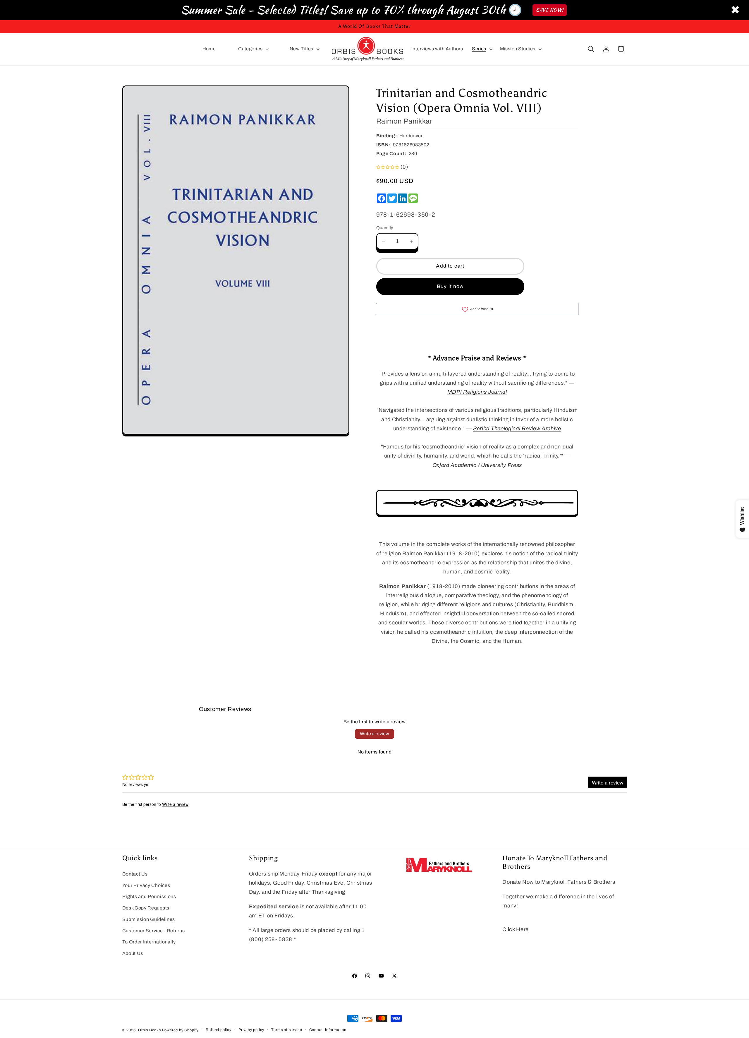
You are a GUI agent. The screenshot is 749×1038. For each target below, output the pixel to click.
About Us (132, 953)
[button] (253, 49)
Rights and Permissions (149, 896)
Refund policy (218, 1030)
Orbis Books (149, 1030)
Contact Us (135, 873)
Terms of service (286, 1030)
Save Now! (550, 10)
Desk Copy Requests (145, 907)
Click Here (515, 929)
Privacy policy (251, 1030)
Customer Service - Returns (153, 930)
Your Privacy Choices (146, 885)
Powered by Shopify (180, 1030)
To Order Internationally (149, 942)
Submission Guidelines (148, 919)
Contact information (327, 1030)
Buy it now (450, 286)
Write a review (374, 733)
